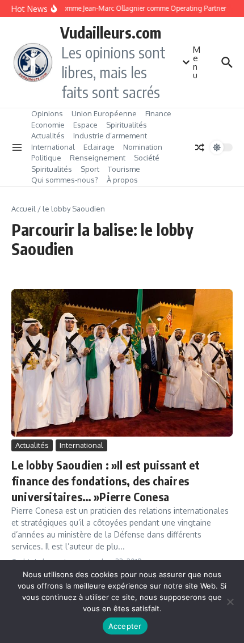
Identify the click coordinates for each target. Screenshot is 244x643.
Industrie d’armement (110, 135)
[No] (229, 601)
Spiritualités (126, 124)
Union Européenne (104, 113)
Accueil (23, 208)
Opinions (47, 113)
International (53, 146)
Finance (158, 113)
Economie (48, 124)
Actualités (48, 135)
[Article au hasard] (199, 147)
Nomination (142, 146)
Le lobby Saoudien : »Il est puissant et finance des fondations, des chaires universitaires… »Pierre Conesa (105, 481)
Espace (85, 124)
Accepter (125, 626)
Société (146, 157)
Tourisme (124, 169)
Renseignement (97, 157)
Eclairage (99, 146)
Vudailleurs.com (110, 32)
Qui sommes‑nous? (64, 179)
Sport (90, 169)
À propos (122, 179)
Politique (46, 157)
